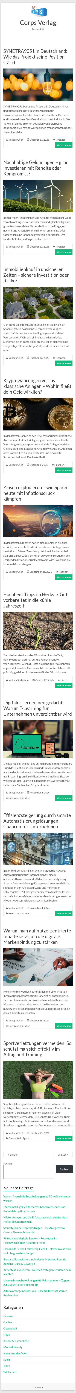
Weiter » (63, 1154)
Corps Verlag (38, 22)
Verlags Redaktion (18, 679)
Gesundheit (15, 1138)
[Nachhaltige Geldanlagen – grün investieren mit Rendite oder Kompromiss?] (38, 181)
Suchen (7, 1163)
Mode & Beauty (12, 1347)
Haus (6, 1334)
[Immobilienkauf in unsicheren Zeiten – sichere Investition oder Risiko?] (38, 288)
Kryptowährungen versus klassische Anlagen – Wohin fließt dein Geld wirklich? (37, 386)
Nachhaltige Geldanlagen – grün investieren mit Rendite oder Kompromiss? (36, 168)
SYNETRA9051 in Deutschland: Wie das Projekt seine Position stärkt (35, 56)
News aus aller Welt (19, 797)
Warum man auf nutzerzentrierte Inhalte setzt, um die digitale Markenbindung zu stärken (37, 936)
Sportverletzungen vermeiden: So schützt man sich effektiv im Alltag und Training (37, 1048)
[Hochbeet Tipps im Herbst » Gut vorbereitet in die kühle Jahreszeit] (38, 613)
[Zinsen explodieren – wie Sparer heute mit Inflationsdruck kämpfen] (38, 506)
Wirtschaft (10, 1372)
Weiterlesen (64, 144)
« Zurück (13, 1154)
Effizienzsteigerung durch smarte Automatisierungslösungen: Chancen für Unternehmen (37, 820)
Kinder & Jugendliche (16, 1340)
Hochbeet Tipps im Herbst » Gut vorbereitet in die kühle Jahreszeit (35, 600)
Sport (26, 1138)
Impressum (38, 1387)
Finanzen (61, 139)
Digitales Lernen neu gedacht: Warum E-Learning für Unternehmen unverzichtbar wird (37, 708)
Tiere (6, 1365)
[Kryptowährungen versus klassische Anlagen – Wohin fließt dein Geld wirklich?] (38, 399)
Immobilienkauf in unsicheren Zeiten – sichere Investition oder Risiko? (36, 274)
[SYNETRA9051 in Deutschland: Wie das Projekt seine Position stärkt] (38, 70)
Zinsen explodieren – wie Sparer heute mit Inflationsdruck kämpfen (35, 493)
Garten (64, 679)
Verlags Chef (15, 139)
